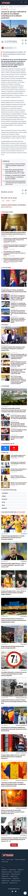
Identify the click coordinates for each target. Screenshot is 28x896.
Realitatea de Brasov (6, 874)
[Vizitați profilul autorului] (2, 41)
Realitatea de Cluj (16, 878)
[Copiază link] (22, 40)
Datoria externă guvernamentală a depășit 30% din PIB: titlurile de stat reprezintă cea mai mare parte (19, 424)
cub (3, 200)
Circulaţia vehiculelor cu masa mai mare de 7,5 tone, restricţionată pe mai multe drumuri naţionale (13, 673)
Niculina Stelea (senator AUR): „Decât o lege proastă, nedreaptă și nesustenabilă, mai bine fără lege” (18, 371)
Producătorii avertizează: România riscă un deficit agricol (17, 438)
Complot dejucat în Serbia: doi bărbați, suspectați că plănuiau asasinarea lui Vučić (15, 165)
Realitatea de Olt (5, 882)
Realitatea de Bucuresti (15, 874)
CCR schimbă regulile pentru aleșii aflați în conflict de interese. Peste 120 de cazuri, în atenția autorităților (13, 234)
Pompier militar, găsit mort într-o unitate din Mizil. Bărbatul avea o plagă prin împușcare (13, 756)
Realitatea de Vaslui (13, 882)
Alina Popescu (13, 41)
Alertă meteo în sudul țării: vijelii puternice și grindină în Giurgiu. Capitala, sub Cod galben (18, 320)
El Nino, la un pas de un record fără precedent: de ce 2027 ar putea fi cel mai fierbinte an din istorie (12, 812)
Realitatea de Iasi (17, 871)
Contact (3, 859)
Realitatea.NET (4, 869)
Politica (5, 249)
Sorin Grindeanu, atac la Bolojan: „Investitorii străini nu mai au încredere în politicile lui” (14, 253)
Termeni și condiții (9, 859)
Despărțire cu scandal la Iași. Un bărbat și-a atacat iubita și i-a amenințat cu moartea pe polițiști (15, 177)
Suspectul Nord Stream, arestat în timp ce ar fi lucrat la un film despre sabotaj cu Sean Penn (14, 701)
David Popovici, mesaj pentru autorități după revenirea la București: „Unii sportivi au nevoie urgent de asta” (15, 240)
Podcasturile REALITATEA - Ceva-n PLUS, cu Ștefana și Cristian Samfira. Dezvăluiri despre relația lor (13, 592)
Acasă (3, 6)
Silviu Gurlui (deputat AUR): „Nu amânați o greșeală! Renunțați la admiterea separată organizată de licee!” (19, 356)
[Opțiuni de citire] (25, 893)
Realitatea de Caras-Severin (7, 871)
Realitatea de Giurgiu (6, 880)
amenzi (8, 200)
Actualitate (11, 6)
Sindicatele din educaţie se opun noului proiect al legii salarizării (12, 647)
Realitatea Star (20, 869)
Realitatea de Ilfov (5, 876)
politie (13, 200)
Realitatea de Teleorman (15, 880)
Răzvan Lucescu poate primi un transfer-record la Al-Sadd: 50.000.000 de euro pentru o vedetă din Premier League (14, 260)
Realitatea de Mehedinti (21, 589)
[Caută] (21, 2)
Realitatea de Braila (14, 876)
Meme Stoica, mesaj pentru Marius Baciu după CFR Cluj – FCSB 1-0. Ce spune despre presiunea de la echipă (14, 171)
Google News (8, 207)
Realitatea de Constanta (6, 878)
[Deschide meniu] (25, 2)
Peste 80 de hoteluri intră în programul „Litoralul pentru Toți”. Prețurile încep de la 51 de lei (15, 182)
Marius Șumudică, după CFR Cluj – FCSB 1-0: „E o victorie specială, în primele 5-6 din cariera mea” (13, 565)
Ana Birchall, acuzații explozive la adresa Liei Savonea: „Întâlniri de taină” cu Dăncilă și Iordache (15, 246)
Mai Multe (14, 845)
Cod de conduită (5, 861)
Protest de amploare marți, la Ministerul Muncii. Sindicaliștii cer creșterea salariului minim (18, 417)
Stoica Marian (23, 616)
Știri (6, 6)
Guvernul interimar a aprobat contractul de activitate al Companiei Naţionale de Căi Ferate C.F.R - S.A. (14, 839)
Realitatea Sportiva (12, 869)
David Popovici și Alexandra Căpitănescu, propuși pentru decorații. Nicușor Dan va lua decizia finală (14, 729)
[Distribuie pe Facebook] (25, 40)
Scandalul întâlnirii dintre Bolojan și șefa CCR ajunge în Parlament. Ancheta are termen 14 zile (13, 348)
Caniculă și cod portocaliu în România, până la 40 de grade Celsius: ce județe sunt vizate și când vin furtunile (13, 784)
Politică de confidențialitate (20, 859)
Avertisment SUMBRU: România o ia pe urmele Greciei (19, 430)
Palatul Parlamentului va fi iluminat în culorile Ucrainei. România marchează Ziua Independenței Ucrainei (13, 620)
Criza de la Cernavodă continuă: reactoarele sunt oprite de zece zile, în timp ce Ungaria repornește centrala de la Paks (13, 410)
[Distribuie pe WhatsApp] (22, 43)
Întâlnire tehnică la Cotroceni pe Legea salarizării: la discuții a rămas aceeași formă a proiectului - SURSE (18, 364)
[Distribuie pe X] (25, 43)
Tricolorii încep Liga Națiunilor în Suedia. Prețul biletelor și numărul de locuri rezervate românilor (13, 537)
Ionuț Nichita (24, 533)
